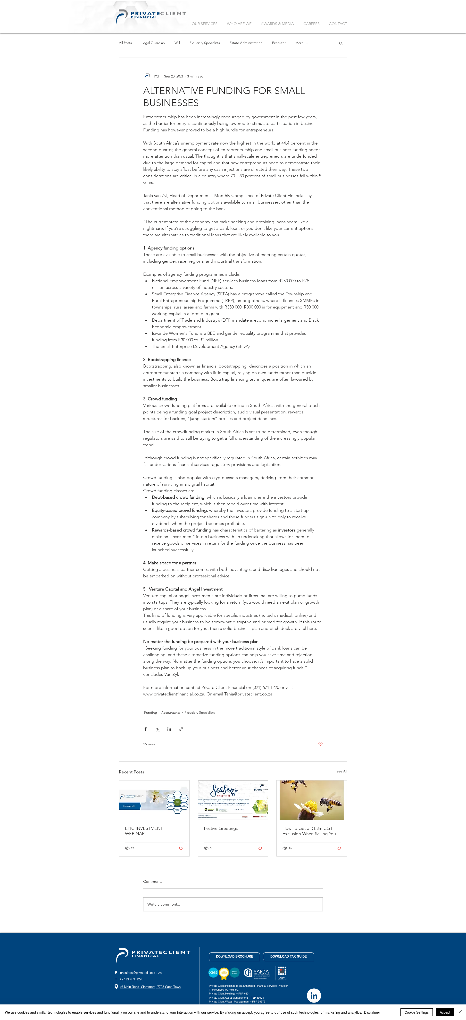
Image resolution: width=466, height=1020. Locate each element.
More (299, 43)
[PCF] (314, 995)
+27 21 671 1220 (131, 979)
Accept (445, 1012)
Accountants (170, 712)
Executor (279, 43)
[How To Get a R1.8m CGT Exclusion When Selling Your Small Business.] (312, 800)
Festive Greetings (221, 828)
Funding (150, 712)
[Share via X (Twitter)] (157, 729)
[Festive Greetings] (233, 800)
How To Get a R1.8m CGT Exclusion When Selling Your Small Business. (310, 831)
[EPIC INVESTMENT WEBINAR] (154, 800)
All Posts (125, 43)
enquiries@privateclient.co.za (141, 973)
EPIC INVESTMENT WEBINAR (144, 831)
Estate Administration (246, 43)
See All (341, 771)
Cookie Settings (417, 1012)
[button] (341, 43)
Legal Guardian (153, 43)
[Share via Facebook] (145, 729)
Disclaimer (372, 1012)
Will (177, 43)
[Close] (460, 1012)
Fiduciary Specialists (205, 43)
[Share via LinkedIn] (169, 729)
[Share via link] (181, 729)
